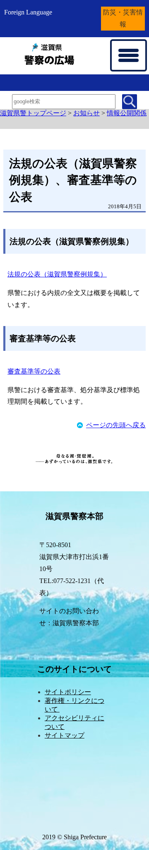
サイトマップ (64, 735)
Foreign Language (28, 12)
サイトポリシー (68, 691)
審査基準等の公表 (33, 371)
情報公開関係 (127, 113)
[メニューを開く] (128, 55)
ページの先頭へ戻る (116, 425)
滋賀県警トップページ (33, 113)
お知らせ (86, 113)
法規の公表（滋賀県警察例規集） (57, 274)
